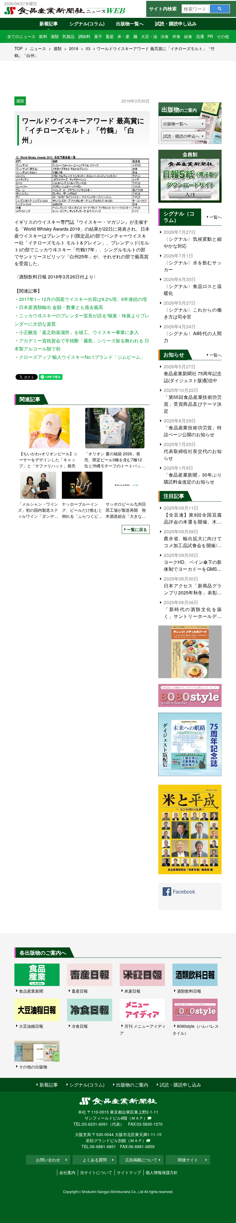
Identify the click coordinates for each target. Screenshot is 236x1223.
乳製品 (68, 36)
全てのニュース (21, 36)
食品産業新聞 (31, 991)
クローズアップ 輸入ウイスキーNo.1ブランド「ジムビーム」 (82, 357)
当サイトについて (96, 1172)
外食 (176, 36)
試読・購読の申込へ (181, 136)
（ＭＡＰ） (137, 1118)
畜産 (110, 36)
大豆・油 (149, 36)
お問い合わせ (48, 1160)
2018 (73, 48)
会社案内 (67, 1172)
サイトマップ (129, 1172)
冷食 (165, 36)
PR (210, 36)
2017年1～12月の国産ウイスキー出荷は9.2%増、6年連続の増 (83, 299)
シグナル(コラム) (86, 23)
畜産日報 (80, 991)
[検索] (220, 9)
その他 (223, 36)
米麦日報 (132, 991)
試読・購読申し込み (176, 23)
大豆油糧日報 (31, 1026)
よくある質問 (95, 1160)
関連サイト (188, 1160)
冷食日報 (80, 1026)
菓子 (98, 36)
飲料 (43, 36)
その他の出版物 (33, 1067)
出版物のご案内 (132, 1084)
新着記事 (48, 23)
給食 (188, 36)
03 (88, 48)
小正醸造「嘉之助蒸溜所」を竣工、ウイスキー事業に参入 (79, 332)
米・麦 (123, 36)
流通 (200, 36)
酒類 (55, 36)
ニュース (38, 48)
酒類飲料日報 (189, 991)
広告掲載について (141, 1160)
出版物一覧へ (130, 23)
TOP (18, 48)
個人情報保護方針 (162, 1172)
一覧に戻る (137, 529)
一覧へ (216, 217)
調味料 (84, 36)
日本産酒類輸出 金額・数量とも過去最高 (61, 307)
